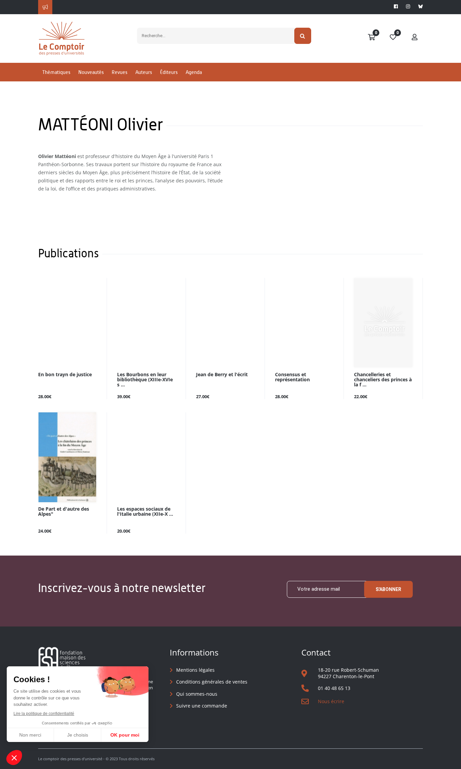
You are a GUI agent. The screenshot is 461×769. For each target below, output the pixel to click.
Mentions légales (195, 670)
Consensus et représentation (292, 377)
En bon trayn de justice (65, 375)
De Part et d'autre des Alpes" (63, 511)
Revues (119, 72)
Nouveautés (91, 72)
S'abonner (388, 589)
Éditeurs (169, 72)
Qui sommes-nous (196, 694)
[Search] (302, 36)
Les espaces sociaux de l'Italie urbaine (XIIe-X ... (145, 511)
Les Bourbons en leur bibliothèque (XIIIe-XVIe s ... (145, 380)
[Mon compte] (415, 37)
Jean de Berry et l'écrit (222, 375)
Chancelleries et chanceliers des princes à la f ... (383, 380)
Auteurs (143, 72)
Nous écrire (331, 701)
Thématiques (56, 72)
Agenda (194, 72)
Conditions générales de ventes (211, 681)
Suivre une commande (201, 705)
